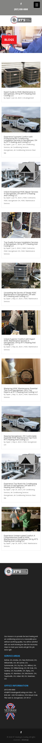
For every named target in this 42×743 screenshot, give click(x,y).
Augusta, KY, (8, 673)
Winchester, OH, (31, 673)
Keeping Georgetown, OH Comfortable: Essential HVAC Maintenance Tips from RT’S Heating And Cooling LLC (20, 438)
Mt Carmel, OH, (22, 663)
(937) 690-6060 (21, 9)
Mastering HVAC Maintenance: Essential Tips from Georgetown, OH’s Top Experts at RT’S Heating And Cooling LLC (21, 390)
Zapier (8, 98)
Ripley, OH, (30, 671)
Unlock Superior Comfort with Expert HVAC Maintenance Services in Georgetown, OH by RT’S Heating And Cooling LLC (19, 342)
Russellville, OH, (20, 671)
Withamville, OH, (10, 663)
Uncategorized (28, 98)
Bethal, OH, (8, 660)
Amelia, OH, (17, 660)
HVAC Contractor (29, 198)
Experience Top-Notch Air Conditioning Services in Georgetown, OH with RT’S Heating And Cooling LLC (20, 485)
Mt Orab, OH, (32, 668)
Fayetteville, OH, (10, 676)
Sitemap (25, 740)
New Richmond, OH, (29, 660)
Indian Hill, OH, (22, 676)
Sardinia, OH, (9, 671)
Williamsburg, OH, (20, 668)
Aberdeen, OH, (19, 673)
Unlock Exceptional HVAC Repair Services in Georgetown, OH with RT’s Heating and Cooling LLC (21, 194)
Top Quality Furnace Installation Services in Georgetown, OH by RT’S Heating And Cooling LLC (21, 244)
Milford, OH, (31, 665)
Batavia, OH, (8, 668)
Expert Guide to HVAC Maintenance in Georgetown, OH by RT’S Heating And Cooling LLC (19, 94)
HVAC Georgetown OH (12, 200)
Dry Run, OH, (22, 665)
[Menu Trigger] (37, 5)
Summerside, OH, (10, 665)
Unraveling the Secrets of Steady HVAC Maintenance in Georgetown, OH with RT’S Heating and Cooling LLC (20, 294)
